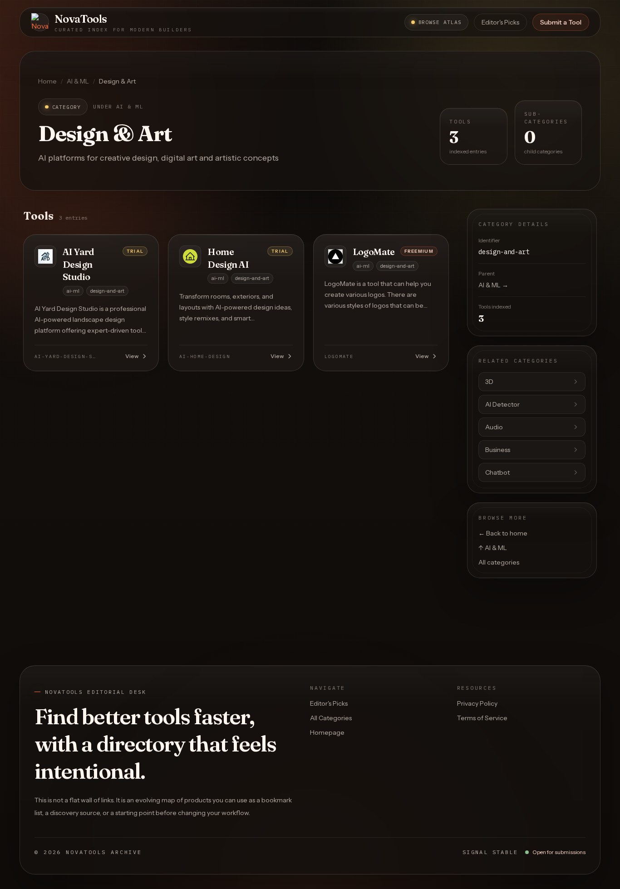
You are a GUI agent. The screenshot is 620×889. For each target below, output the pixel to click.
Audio (494, 427)
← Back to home (502, 533)
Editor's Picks (500, 22)
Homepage (327, 732)
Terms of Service (482, 718)
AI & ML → (493, 285)
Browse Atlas (440, 22)
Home (47, 81)
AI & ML (78, 81)
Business (497, 450)
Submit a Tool (560, 22)
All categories (498, 562)
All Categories (331, 718)
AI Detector (502, 404)
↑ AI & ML (492, 548)
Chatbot (497, 472)
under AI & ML (118, 106)
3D (489, 382)
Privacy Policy (477, 703)
